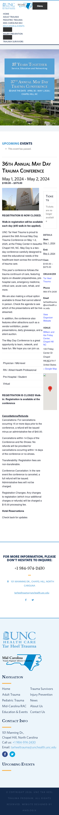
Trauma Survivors (41, 688)
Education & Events (15, 712)
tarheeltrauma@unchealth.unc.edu (31, 592)
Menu (40, 6)
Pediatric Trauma (13, 700)
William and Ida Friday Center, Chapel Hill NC (48, 338)
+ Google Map (50, 368)
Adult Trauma (11, 694)
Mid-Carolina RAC (14, 706)
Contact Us (37, 712)
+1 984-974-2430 (24, 742)
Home (6, 688)
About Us (36, 706)
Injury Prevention (41, 694)
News (34, 700)
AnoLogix (30, 810)
